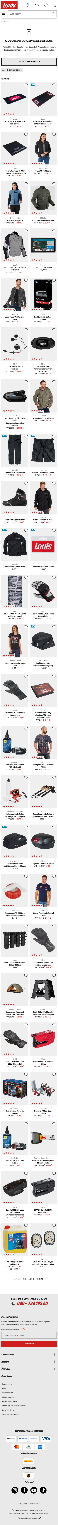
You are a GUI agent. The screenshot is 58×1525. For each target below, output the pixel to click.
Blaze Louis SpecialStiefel (15, 520)
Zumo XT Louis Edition (43, 267)
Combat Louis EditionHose (15, 473)
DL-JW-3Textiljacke (43, 171)
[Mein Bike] (37, 5)
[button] (53, 14)
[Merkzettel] (46, 5)
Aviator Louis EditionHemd (15, 567)
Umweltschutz (8, 1410)
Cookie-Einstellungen (11, 1414)
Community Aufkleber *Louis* (43, 567)
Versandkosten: (15, 1513)
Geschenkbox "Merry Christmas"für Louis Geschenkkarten (43, 715)
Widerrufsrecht (8, 1397)
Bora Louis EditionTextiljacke (43, 220)
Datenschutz (7, 1393)
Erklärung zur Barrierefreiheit (14, 1406)
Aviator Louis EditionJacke (43, 520)
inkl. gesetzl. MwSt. (28, 1511)
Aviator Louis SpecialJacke (43, 418)
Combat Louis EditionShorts (43, 473)
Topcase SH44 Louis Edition (43, 864)
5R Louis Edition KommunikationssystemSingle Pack (43, 368)
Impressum (7, 1384)
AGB (4, 1388)
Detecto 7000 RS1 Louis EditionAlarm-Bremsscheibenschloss (15, 1212)
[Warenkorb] (55, 5)
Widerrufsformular (10, 1401)
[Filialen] (28, 5)
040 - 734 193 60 (32, 1303)
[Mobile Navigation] (3, 14)
